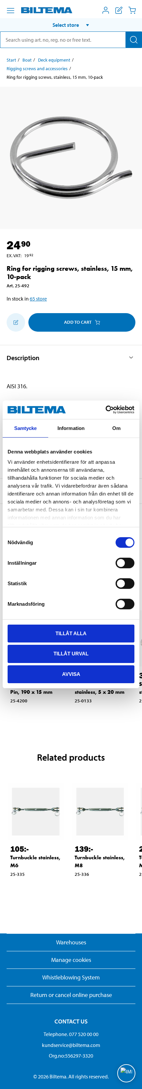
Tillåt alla (71, 633)
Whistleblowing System (71, 977)
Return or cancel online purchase (71, 995)
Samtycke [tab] (25, 428)
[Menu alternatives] (10, 10)
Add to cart (77, 322)
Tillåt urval (71, 653)
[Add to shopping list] (16, 322)
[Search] (133, 39)
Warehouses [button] (71, 942)
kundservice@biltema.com (71, 1045)
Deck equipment (54, 60)
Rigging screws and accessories (37, 68)
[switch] (125, 562)
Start (11, 60)
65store (38, 298)
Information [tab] (71, 428)
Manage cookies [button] (71, 960)
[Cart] (132, 10)
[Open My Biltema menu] (105, 10)
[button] (71, 24)
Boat (27, 60)
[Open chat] (126, 1073)
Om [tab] (116, 428)
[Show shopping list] (118, 10)
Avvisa (71, 674)
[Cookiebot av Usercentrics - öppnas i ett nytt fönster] (105, 409)
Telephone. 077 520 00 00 (71, 1034)
